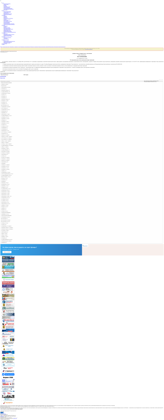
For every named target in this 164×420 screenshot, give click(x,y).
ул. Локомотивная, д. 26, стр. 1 (5, 109)
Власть (3, 10)
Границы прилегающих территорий (9, 23)
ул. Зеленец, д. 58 (3, 224)
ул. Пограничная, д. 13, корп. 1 (5, 191)
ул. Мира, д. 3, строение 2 (5, 142)
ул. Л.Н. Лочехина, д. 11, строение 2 (6, 139)
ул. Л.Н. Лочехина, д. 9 (4, 108)
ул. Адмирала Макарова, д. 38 (5, 91)
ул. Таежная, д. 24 (3, 124)
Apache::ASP (15, 418)
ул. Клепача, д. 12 (3, 209)
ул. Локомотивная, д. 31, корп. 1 (5, 93)
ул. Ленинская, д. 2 (4, 88)
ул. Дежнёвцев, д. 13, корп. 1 (5, 118)
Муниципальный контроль (8, 31)
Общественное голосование (8, 42)
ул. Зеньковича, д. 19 (4, 103)
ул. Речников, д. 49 (4, 102)
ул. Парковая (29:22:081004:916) (5, 212)
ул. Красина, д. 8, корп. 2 (4, 84)
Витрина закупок (4, 43)
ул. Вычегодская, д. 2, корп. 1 (5, 194)
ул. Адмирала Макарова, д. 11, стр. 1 (6, 115)
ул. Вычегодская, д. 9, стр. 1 (5, 202)
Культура (5, 26)
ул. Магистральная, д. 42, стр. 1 (5, 203)
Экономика (3, 15)
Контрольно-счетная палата (8, 13)
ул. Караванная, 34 (4, 242)
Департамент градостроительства (25, 46)
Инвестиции (5, 17)
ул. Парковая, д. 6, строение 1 (5, 164)
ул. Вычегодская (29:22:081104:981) (6, 215)
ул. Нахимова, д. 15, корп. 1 (5, 148)
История (5, 5)
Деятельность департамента (34, 46)
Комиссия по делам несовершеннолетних (10, 32)
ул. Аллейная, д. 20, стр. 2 (5, 199)
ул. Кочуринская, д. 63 (4, 133)
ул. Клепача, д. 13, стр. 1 (4, 206)
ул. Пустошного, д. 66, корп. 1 (5, 151)
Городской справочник (7, 3)
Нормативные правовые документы (9, 34)
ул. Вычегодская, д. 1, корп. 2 (5, 193)
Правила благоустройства (7, 35)
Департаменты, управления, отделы (15, 46)
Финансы (5, 16)
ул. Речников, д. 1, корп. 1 (5, 100)
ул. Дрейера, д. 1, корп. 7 (4, 236)
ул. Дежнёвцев (3, 163)
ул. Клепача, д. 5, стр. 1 (4, 178)
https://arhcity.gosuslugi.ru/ (89, 49)
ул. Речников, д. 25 (4, 96)
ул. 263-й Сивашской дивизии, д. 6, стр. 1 (7, 173)
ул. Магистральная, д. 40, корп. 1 (6, 87)
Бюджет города (6, 20)
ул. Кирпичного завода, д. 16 (5, 99)
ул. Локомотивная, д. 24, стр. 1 (5, 197)
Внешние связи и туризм (7, 30)
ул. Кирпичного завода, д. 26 (5, 90)
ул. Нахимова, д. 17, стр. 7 (5, 185)
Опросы (3, 39)
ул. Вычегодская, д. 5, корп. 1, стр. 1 (6, 196)
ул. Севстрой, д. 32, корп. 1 (5, 230)
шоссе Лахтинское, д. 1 (4, 218)
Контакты (3, 36)
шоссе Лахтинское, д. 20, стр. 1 (5, 221)
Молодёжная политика (7, 28)
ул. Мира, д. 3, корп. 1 (4, 233)
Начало (1, 46)
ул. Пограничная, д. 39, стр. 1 (5, 190)
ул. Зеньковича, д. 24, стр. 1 (5, 166)
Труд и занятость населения (8, 21)
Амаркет (3, 44)
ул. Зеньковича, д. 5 (4, 97)
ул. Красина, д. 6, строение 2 (5, 160)
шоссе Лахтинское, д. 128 (5, 105)
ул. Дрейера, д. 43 (3, 170)
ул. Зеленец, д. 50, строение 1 (5, 157)
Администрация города (7, 12)
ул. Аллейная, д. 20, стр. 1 (5, 200)
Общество (3, 25)
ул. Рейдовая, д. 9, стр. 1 (4, 187)
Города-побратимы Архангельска (8, 9)
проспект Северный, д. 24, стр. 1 (6, 176)
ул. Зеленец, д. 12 (3, 94)
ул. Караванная (3, 181)
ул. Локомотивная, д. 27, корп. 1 (5, 172)
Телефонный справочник (7, 37)
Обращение (2, 416)
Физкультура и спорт (7, 27)
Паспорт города (6, 4)
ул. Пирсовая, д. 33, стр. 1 (5, 182)
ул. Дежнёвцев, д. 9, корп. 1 (5, 121)
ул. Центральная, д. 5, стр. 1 (5, 130)
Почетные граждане (7, 7)
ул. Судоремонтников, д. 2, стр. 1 (6, 188)
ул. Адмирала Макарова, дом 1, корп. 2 (6, 239)
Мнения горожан (6, 40)
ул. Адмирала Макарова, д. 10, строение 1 (7, 145)
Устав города (6, 33)
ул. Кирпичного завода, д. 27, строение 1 (7, 227)
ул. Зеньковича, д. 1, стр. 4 (5, 167)
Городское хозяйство (7, 22)
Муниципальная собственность (8, 18)
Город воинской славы (7, 6)
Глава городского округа (7, 11)
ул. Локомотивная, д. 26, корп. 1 (5, 106)
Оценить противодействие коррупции (9, 41)
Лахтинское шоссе (3, 85)
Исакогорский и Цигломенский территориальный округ (57, 46)
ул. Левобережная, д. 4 (4, 127)
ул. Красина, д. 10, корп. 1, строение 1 (6, 136)
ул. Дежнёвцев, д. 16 (4, 112)
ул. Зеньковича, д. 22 (4, 179)
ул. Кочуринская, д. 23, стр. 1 (5, 184)
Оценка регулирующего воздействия (9, 24)
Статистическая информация (8, 8)
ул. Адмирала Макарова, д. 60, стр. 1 (6, 175)
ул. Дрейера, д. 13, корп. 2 (5, 205)
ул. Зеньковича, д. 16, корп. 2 (5, 169)
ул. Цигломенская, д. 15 (4, 154)
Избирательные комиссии (7, 14)
